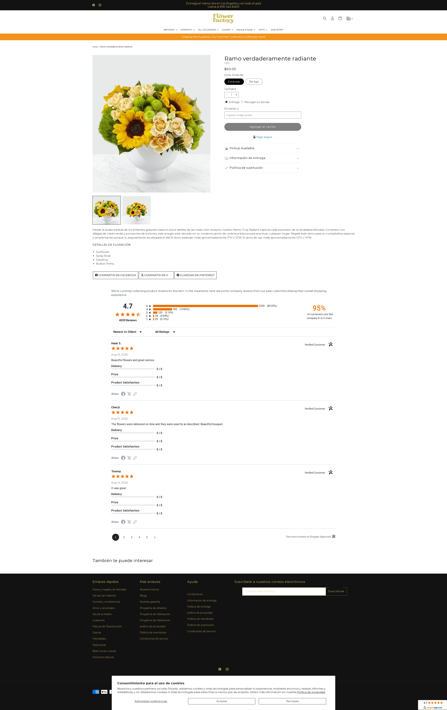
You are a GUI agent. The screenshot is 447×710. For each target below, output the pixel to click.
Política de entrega (198, 606)
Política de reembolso (153, 632)
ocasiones (99, 620)
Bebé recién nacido (104, 651)
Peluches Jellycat (103, 657)
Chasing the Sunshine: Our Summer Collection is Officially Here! (223, 36)
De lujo (254, 81)
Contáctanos (195, 594)
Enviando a (237, 109)
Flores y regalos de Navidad (109, 589)
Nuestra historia (149, 589)
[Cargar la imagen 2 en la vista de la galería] (136, 210)
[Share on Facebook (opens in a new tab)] (123, 394)
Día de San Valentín (104, 595)
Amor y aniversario (104, 608)
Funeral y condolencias (106, 601)
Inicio (95, 46)
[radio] (223, 306)
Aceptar (221, 701)
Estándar (234, 81)
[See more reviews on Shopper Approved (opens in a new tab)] (135, 394)
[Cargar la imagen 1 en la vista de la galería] (107, 210)
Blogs (143, 595)
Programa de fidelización (155, 614)
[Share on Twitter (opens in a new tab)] (129, 394)
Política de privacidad (311, 692)
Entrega (234, 102)
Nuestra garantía (150, 601)
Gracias (97, 632)
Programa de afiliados (153, 608)
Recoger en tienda (256, 102)
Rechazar (292, 701)
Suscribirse (336, 591)
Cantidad (230, 89)
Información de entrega (201, 600)
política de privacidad (152, 626)
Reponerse (99, 645)
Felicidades (99, 638)
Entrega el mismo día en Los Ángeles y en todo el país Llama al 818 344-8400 (223, 5)
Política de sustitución (200, 625)
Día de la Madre (102, 614)
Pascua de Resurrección (107, 626)
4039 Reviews (131, 320)
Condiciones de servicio (154, 638)
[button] (325, 18)
